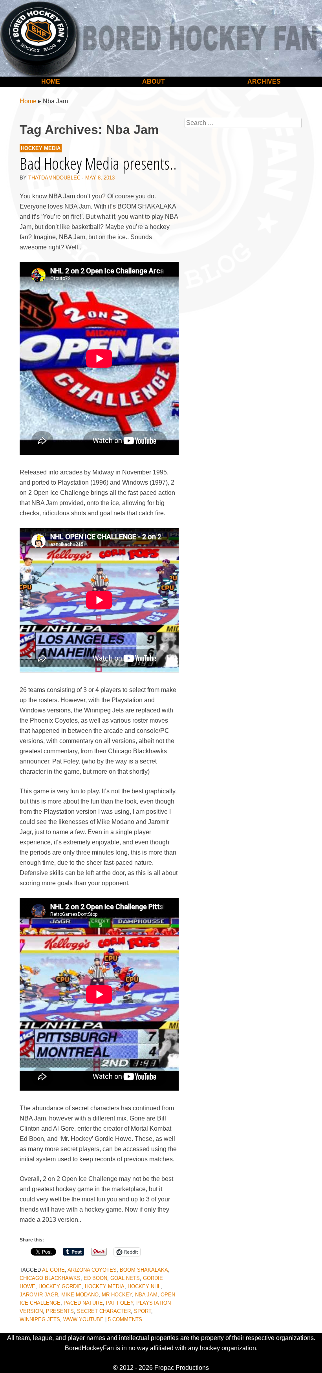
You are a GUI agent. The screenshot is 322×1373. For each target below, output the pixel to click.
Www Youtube (83, 1319)
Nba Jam (146, 1295)
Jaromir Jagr (39, 1295)
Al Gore (53, 1270)
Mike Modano (80, 1295)
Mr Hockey (117, 1295)
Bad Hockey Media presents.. (98, 163)
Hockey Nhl (144, 1286)
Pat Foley (119, 1303)
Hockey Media (40, 148)
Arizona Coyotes (92, 1270)
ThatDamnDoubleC (54, 178)
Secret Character (104, 1311)
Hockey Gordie (60, 1286)
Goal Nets (125, 1278)
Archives (264, 81)
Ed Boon (95, 1278)
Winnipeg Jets (40, 1319)
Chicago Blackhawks (50, 1278)
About (153, 81)
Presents (60, 1311)
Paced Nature (83, 1303)
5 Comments (125, 1319)
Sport (142, 1311)
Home (50, 81)
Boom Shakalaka (144, 1270)
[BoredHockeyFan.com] (161, 38)
